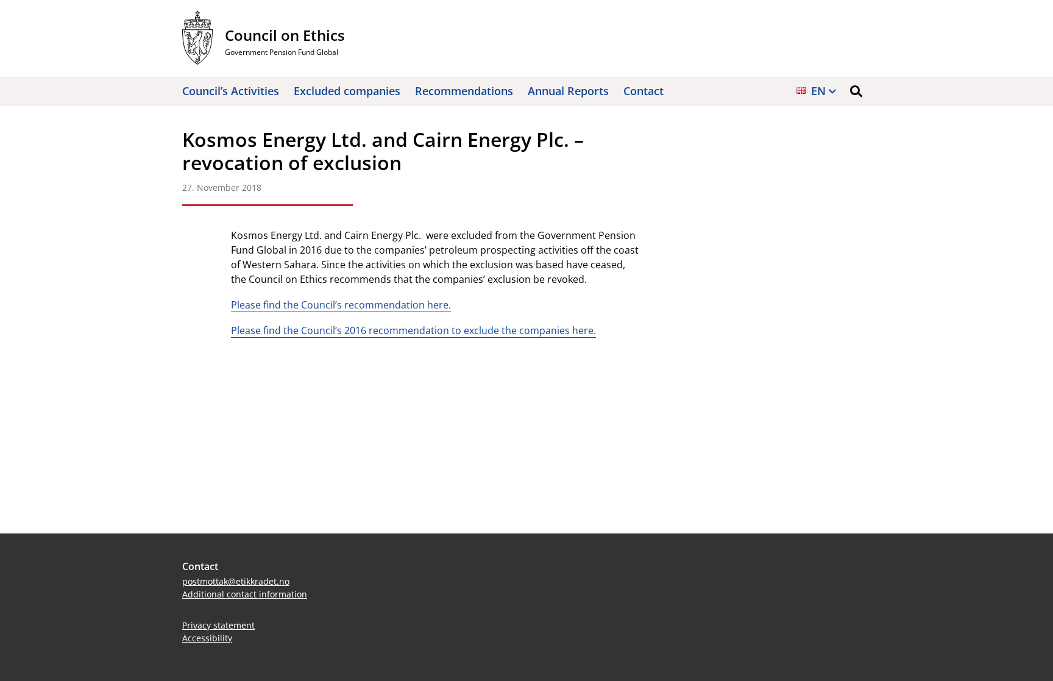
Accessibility (207, 638)
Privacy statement (218, 625)
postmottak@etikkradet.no (235, 581)
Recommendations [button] (464, 91)
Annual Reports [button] (568, 91)
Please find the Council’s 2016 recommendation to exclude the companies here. (413, 330)
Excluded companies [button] (347, 91)
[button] (856, 91)
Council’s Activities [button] (230, 91)
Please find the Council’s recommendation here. (341, 305)
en (818, 91)
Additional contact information (244, 594)
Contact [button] (643, 91)
